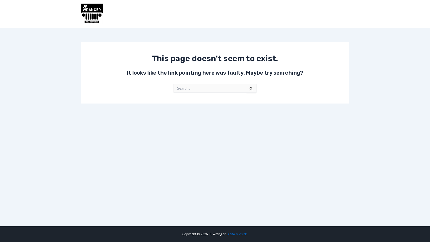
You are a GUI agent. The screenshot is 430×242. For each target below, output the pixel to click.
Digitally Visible (237, 234)
